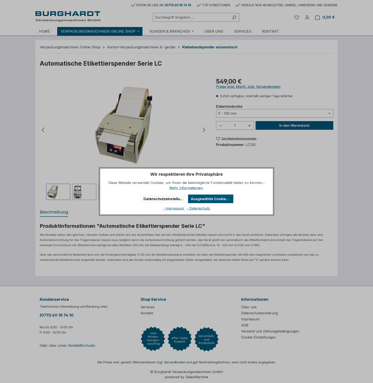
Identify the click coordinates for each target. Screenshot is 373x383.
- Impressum (174, 208)
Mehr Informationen (186, 188)
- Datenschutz (198, 208)
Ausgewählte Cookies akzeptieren (212, 199)
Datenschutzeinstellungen (165, 199)
